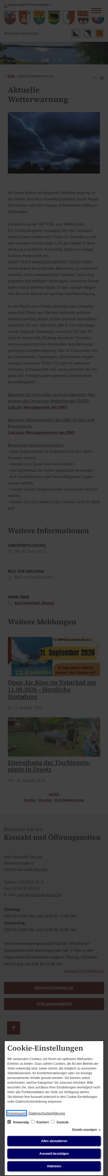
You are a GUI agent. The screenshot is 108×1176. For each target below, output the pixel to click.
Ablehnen (54, 1166)
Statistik (62, 1122)
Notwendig (21, 1122)
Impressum (16, 1113)
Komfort (43, 1122)
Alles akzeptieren (54, 1141)
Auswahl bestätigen (54, 1153)
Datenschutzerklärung (47, 1113)
